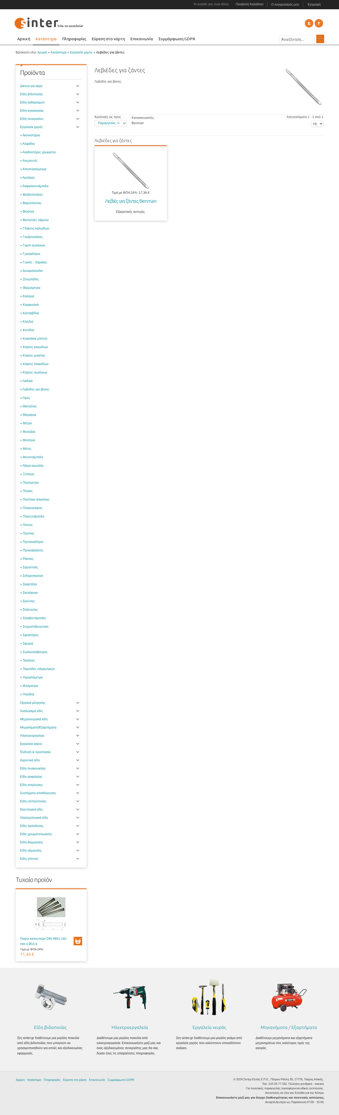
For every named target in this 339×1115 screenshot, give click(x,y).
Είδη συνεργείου (31, 119)
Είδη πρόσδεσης (32, 826)
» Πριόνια (27, 533)
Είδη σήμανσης (31, 850)
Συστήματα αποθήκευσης (38, 793)
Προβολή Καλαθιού (250, 4)
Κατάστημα (58, 52)
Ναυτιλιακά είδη (31, 809)
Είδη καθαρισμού (32, 102)
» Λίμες (25, 398)
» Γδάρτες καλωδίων (34, 228)
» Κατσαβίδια (29, 313)
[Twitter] (309, 23)
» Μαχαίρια (28, 415)
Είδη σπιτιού (29, 859)
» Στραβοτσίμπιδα (33, 618)
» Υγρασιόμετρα (31, 677)
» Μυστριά (27, 440)
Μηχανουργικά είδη (34, 719)
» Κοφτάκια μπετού (33, 338)
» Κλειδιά (26, 321)
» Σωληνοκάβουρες (34, 652)
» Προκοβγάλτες (31, 550)
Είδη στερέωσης (31, 785)
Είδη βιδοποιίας (31, 94)
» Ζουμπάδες (29, 279)
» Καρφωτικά (29, 305)
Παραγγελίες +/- (109, 123)
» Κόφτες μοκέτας (32, 355)
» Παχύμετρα (29, 482)
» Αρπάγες (27, 177)
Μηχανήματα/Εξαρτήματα (38, 727)
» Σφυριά (26, 643)
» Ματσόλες (28, 406)
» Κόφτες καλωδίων (34, 347)
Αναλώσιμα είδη (31, 711)
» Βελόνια (27, 211)
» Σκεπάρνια (29, 593)
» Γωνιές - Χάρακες (33, 262)
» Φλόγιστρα (29, 686)
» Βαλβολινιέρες (31, 194)
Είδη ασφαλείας (31, 777)
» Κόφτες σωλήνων (33, 372)
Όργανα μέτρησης (33, 703)
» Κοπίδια (27, 330)
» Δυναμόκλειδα (31, 271)
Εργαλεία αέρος (31, 744)
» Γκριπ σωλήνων (32, 245)
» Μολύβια (27, 432)
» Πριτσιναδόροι (31, 542)
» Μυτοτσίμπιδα (31, 457)
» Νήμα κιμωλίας (32, 465)
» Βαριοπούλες (31, 203)
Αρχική (42, 52)
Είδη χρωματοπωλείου (36, 834)
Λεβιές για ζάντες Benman (131, 201)
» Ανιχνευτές (29, 161)
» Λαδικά (26, 381)
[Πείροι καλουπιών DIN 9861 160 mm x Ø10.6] (51, 915)
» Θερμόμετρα (30, 288)
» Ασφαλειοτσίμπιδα (34, 186)
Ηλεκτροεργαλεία (32, 736)
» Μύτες (26, 449)
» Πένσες (26, 491)
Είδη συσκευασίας (33, 768)
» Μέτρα (26, 423)
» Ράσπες (27, 559)
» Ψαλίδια (27, 694)
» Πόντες (26, 525)
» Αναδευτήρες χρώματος (38, 152)
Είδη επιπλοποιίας (33, 801)
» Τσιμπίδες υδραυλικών (37, 669)
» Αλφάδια (27, 144)
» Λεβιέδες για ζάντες (34, 389)
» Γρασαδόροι (30, 254)
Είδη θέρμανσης (31, 842)
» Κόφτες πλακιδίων (34, 364)
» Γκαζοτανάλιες (31, 237)
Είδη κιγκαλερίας (32, 111)
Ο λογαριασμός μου (285, 4)
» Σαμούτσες (29, 567)
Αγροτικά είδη (30, 760)
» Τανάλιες (27, 660)
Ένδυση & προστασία (35, 752)
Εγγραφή (314, 4)
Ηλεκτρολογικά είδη (34, 818)
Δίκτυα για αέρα (31, 86)
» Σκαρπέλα (28, 584)
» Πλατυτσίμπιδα (32, 516)
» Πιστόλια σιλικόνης (35, 499)
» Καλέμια (27, 296)
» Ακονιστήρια (30, 135)
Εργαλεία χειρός (81, 52)
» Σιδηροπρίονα (31, 576)
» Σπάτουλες (29, 610)
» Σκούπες (27, 601)
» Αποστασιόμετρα (33, 169)
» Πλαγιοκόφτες (31, 508)
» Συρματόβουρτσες (34, 626)
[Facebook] (319, 23)
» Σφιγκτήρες (29, 635)
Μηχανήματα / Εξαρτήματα (289, 1027)
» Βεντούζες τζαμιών (34, 220)
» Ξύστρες (27, 474)
